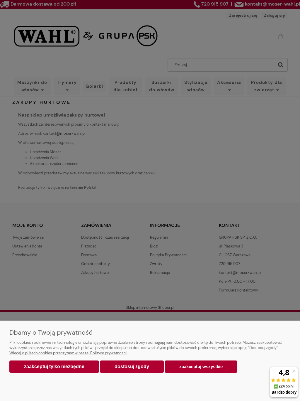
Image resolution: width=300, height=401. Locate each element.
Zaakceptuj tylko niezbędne (54, 366)
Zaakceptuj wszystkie (201, 366)
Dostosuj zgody (132, 366)
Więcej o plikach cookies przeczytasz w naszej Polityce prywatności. (68, 353)
